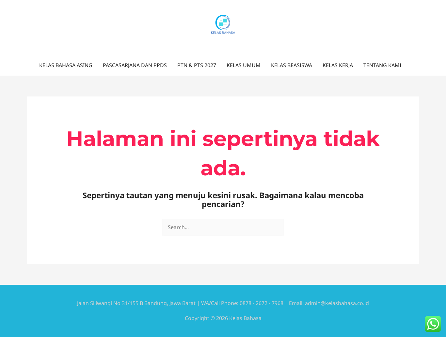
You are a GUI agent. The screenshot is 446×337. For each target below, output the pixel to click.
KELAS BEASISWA (291, 65)
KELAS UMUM (244, 65)
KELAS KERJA (338, 65)
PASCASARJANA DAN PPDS (135, 65)
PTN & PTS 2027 (196, 65)
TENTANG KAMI (382, 65)
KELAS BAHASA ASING (65, 65)
